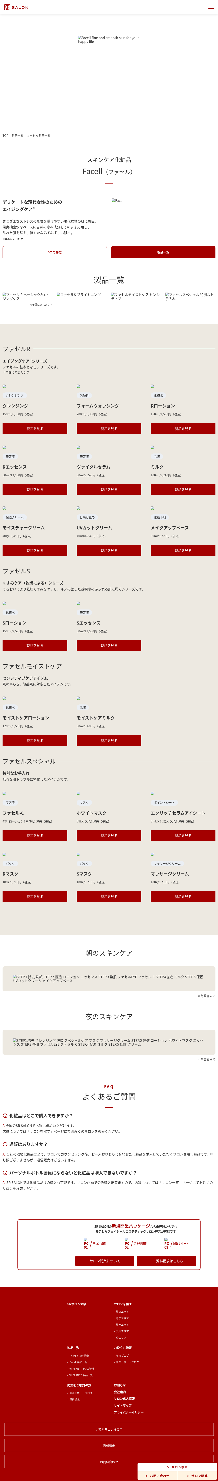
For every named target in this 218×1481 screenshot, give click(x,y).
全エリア (121, 1338)
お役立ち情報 (123, 1348)
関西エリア (122, 1324)
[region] (109, 979)
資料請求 (74, 1399)
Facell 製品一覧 (78, 1362)
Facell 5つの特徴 (79, 1355)
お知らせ (120, 1385)
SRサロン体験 (76, 1304)
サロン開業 (199, 1476)
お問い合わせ (160, 1476)
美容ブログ (122, 1355)
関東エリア (122, 1311)
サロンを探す (40, 1131)
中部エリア (122, 1318)
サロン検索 (180, 1467)
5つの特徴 (55, 252)
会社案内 (120, 1392)
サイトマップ (123, 1405)
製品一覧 (163, 252)
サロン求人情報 (124, 1398)
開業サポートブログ (127, 1362)
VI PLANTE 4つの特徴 (81, 1368)
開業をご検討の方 (79, 1385)
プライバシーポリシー (129, 1412)
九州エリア (122, 1331)
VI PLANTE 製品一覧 (81, 1375)
